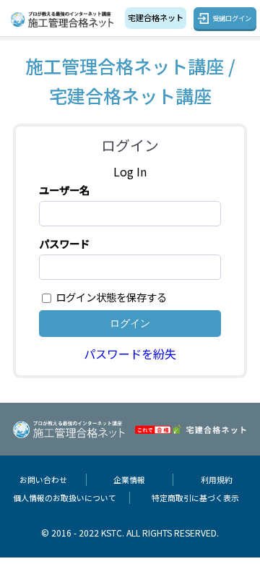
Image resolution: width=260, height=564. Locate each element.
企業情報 (129, 479)
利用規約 (217, 479)
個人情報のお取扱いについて (64, 497)
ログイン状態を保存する (111, 296)
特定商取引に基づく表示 (195, 497)
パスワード (64, 243)
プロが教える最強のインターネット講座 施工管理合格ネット (64, 19)
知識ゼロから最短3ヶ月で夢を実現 (155, 17)
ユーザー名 (64, 189)
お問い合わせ (43, 479)
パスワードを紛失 (130, 353)
